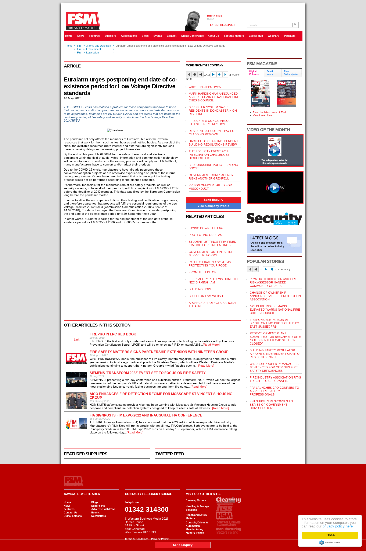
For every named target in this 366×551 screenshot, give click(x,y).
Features (94, 35)
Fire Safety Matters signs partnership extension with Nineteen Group (159, 352)
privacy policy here (338, 526)
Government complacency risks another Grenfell (211, 176)
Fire (79, 45)
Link (76, 339)
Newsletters (98, 516)
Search (253, 25)
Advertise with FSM (103, 509)
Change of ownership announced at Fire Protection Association (275, 296)
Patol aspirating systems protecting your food (210, 263)
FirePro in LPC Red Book (113, 334)
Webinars (273, 35)
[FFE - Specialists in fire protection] (275, 202)
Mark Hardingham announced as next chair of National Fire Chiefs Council (214, 97)
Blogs (145, 35)
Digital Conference (192, 35)
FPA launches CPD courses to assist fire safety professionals (274, 391)
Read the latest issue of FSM (269, 112)
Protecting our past (206, 235)
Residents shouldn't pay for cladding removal (213, 132)
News (80, 35)
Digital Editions (73, 516)
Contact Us (70, 512)
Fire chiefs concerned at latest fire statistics (210, 122)
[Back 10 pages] (195, 74)
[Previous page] (201, 74)
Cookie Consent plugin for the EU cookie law (330, 542)
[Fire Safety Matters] (275, 165)
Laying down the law (206, 228)
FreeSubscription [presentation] (291, 73)
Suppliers (110, 35)
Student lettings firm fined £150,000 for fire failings (212, 243)
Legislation (92, 52)
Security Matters (234, 35)
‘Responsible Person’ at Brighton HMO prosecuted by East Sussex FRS (274, 323)
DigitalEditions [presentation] (254, 73)
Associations (129, 35)
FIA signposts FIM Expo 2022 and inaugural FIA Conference (146, 415)
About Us (213, 35)
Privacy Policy (160, 539)
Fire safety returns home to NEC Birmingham (213, 280)
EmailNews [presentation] (270, 73)
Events (158, 35)
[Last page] (225, 74)
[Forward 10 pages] (219, 74)
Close (330, 535)
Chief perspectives (205, 86)
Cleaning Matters (196, 500)
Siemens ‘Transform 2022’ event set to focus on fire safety (148, 373)
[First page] (189, 74)
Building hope (200, 289)
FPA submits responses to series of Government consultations (271, 405)
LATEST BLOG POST (222, 25)
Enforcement (93, 49)
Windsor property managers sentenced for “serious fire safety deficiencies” (274, 367)
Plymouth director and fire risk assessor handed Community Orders (273, 282)
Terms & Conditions (136, 539)
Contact (171, 35)
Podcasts (289, 35)
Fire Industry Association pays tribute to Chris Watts (275, 379)
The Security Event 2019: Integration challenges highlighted (209, 155)
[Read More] (211, 344)
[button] (213, 200)
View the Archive (262, 115)
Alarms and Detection (98, 45)
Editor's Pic (98, 505)
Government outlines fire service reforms (211, 253)
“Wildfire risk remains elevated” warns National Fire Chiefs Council (275, 309)
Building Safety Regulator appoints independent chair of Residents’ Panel (275, 354)
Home (68, 35)
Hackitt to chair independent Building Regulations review (213, 142)
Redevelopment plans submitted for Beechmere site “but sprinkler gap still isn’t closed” (275, 338)
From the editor (202, 272)
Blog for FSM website (207, 296)
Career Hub (256, 35)
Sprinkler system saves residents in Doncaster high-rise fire (213, 110)
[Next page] (213, 74)
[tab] (255, 73)
